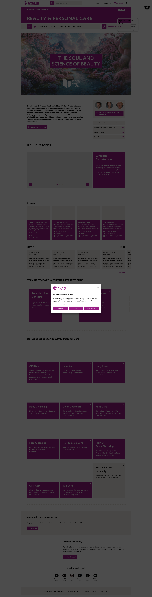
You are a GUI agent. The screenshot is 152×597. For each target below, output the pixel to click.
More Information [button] (91, 308)
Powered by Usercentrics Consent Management (76, 311)
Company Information (65, 304)
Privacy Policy (56, 304)
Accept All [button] (60, 308)
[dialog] (76, 298)
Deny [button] (76, 308)
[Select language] (98, 287)
